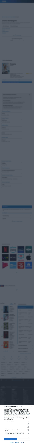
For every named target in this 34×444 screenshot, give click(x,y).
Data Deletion (12, 442)
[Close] (32, 406)
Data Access (17, 442)
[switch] (28, 423)
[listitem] (17, 421)
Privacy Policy (22, 442)
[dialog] (17, 424)
